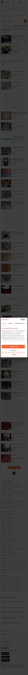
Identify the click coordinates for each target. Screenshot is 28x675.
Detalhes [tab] (10, 323)
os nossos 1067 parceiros (11, 330)
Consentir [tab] (4, 323)
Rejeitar (14, 354)
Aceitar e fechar (14, 346)
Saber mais (13, 350)
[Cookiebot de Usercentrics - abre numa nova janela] (20, 319)
